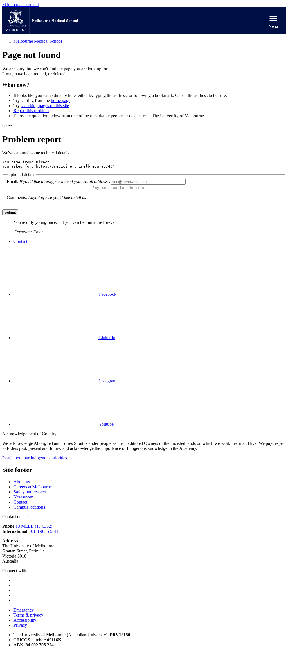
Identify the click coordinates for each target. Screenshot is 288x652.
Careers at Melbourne (33, 486)
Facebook (107, 294)
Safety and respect (30, 491)
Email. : (58, 181)
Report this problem (31, 110)
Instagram (107, 380)
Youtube (106, 424)
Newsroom (23, 497)
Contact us (23, 241)
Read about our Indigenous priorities (34, 457)
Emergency (24, 610)
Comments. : (49, 197)
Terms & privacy (28, 615)
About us (22, 481)
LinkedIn (106, 337)
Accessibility (25, 620)
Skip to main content (20, 4)
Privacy (20, 625)
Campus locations (29, 507)
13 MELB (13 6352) (33, 526)
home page (60, 100)
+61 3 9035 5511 (43, 531)
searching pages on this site (45, 105)
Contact (20, 502)
